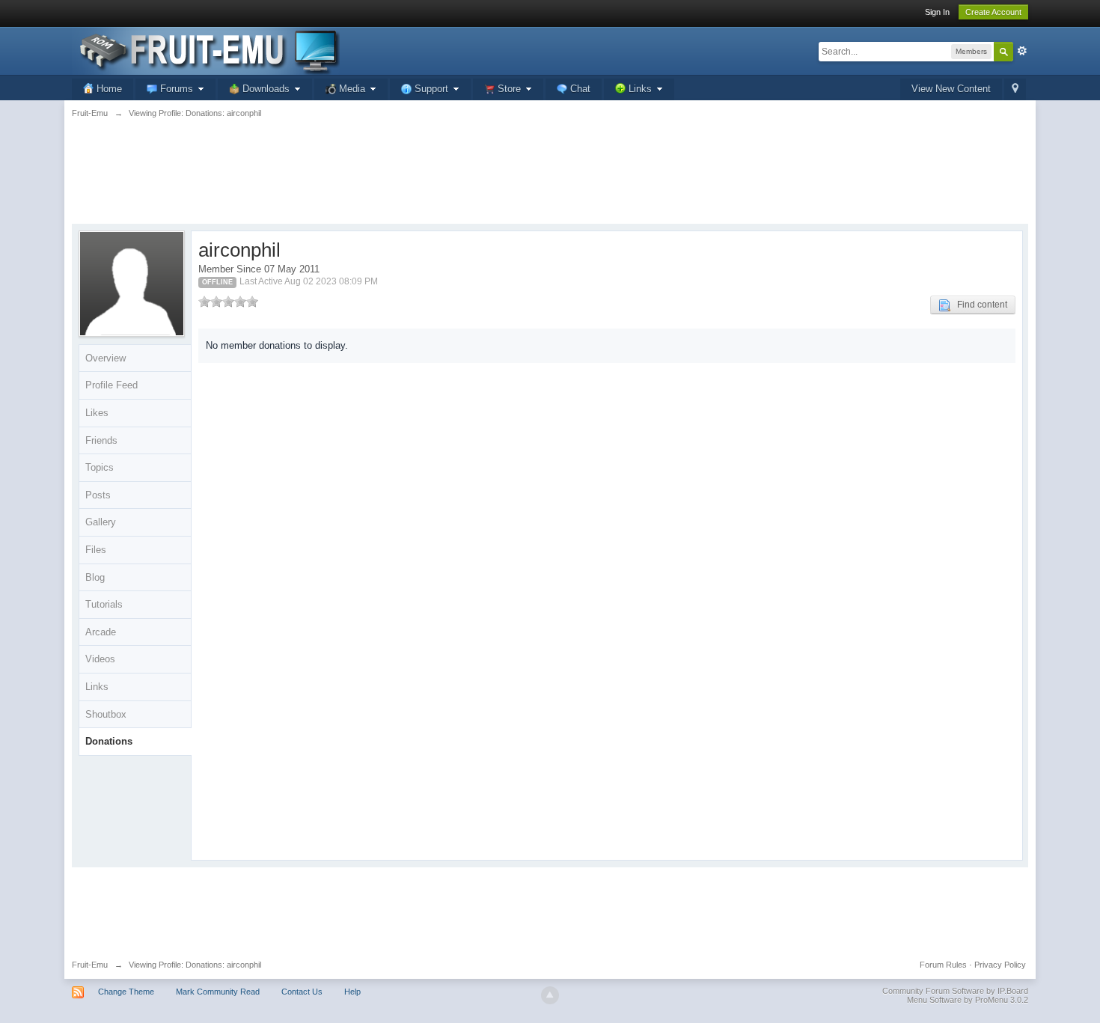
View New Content (951, 88)
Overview (105, 358)
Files (95, 549)
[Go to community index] (206, 49)
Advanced (1022, 51)
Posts (98, 495)
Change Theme (126, 991)
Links (97, 686)
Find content (978, 304)
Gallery (100, 522)
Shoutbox (105, 714)
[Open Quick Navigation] (1015, 89)
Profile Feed (111, 385)
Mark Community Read (218, 991)
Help (352, 991)
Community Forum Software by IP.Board (955, 990)
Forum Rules (943, 964)
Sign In (937, 11)
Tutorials (104, 604)
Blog (95, 577)
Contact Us (302, 991)
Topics (99, 467)
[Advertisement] (550, 179)
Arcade (100, 632)
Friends (101, 440)
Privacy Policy (1000, 964)
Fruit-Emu (90, 964)
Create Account (993, 11)
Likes (97, 412)
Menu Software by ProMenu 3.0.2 (967, 999)
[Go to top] (550, 995)
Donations (108, 741)
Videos (100, 659)
